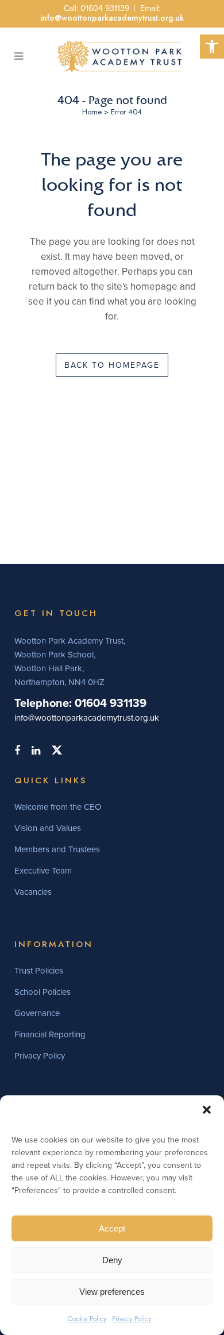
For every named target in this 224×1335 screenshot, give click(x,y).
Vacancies (33, 892)
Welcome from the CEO (57, 807)
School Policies (42, 992)
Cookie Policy (87, 1319)
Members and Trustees (57, 849)
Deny (112, 1260)
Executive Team (43, 870)
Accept (112, 1228)
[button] (212, 46)
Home (92, 111)
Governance (37, 1013)
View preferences (112, 1291)
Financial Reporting (50, 1034)
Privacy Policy (131, 1319)
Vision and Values (47, 828)
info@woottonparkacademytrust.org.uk (112, 18)
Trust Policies (38, 970)
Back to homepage (112, 365)
